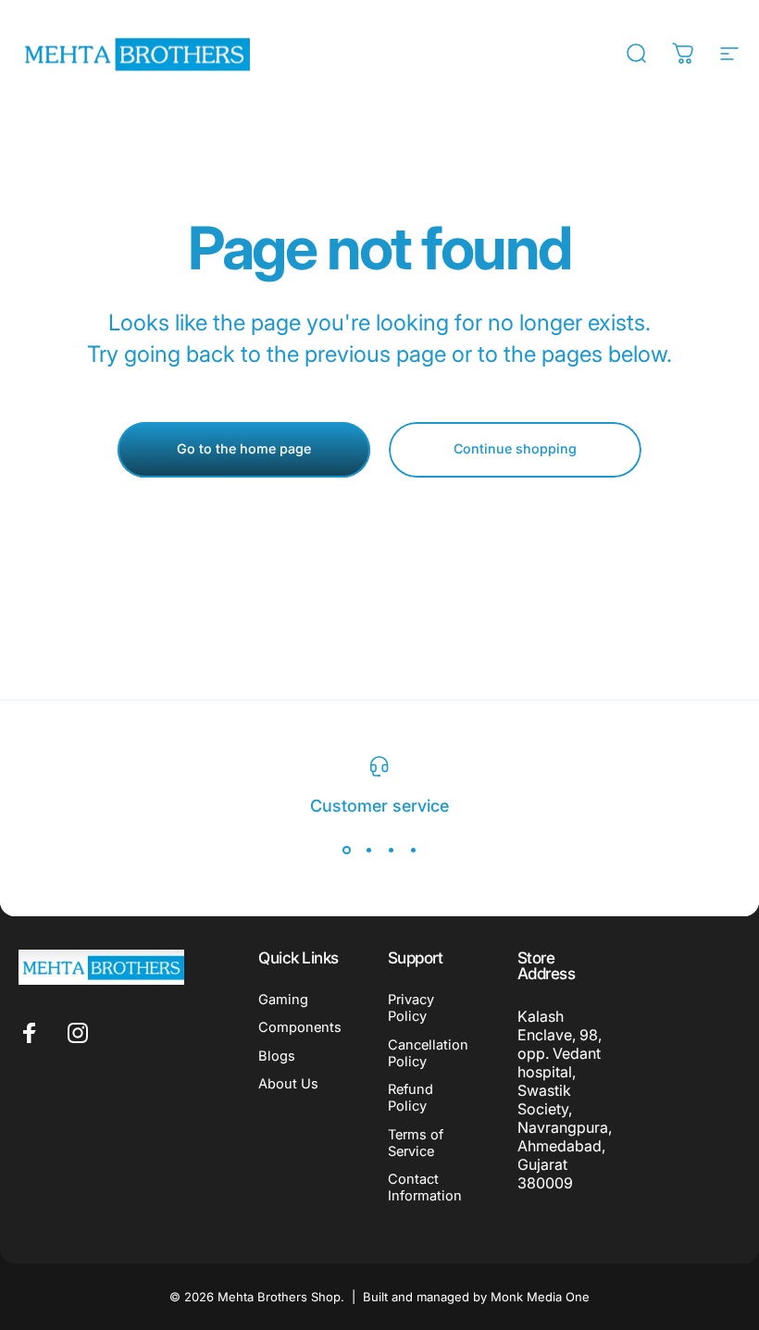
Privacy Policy (411, 1008)
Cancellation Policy (428, 1053)
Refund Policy (410, 1097)
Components (300, 1027)
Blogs (276, 1056)
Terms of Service (415, 1143)
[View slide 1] (346, 850)
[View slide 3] (391, 850)
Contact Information (425, 1187)
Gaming (283, 999)
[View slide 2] (368, 850)
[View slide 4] (413, 850)
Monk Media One (540, 1296)
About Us (288, 1083)
